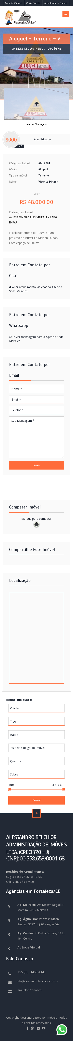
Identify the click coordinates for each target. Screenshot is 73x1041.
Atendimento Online (55, 2)
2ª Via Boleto (33, 2)
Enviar (36, 465)
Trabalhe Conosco (29, 990)
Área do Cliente (13, 2)
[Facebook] (28, 1028)
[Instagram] (38, 1028)
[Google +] (32, 1028)
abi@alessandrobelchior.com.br (37, 981)
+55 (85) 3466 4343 (31, 972)
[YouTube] (43, 1028)
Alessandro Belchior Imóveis (38, 1017)
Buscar (36, 800)
